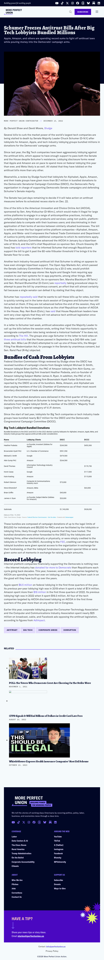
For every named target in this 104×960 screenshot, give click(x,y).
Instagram (58, 849)
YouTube (58, 836)
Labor (14, 836)
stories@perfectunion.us (31, 935)
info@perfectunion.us (56, 946)
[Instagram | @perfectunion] (72, 3)
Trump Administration (21, 853)
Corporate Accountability (23, 862)
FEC (62, 541)
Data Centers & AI (20, 840)
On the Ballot (18, 857)
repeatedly (26, 296)
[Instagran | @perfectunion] (39, 822)
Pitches (15, 884)
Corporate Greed (48, 630)
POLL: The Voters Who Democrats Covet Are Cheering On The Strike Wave (50, 683)
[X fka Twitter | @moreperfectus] (23, 822)
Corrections (17, 892)
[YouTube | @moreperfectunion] (56, 3)
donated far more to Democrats (53, 567)
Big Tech (27, 630)
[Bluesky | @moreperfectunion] (88, 3)
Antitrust (12, 630)
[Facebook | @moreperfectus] (77, 3)
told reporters (23, 247)
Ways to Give (60, 888)
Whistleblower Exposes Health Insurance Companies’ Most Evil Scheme (49, 761)
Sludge (48, 128)
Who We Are (17, 880)
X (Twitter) (58, 845)
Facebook (58, 853)
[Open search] (70, 11)
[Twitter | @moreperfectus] (67, 3)
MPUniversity (60, 862)
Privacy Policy (52, 951)
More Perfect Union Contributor (21, 121)
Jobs (14, 888)
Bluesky (57, 857)
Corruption (69, 630)
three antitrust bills (15, 339)
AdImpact (39, 620)
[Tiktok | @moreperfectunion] (62, 3)
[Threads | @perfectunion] (83, 3)
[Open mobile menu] (97, 12)
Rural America (18, 849)
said (35, 296)
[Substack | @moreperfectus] (93, 3)
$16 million (39, 591)
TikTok (57, 840)
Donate (57, 884)
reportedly (60, 282)
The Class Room (19, 845)
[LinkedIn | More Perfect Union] (99, 3)
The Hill (23, 335)
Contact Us (17, 897)
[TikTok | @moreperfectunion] (18, 822)
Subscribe (82, 12)
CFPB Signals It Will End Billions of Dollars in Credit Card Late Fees (46, 716)
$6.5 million (25, 584)
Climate (15, 866)
